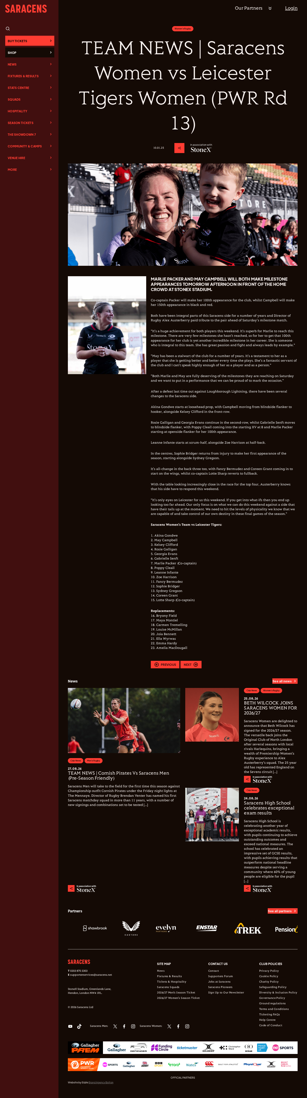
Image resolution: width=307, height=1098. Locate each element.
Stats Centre (18, 88)
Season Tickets (20, 123)
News (12, 64)
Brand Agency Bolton (101, 1082)
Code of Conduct (270, 1025)
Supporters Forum (220, 976)
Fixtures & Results (23, 76)
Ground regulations (272, 1003)
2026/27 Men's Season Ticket (176, 992)
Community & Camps (25, 146)
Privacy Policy (269, 971)
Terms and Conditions (274, 1009)
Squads (14, 99)
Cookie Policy (268, 976)
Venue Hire (16, 158)
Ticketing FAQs (269, 1014)
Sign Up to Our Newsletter (226, 992)
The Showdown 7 (22, 134)
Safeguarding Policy (273, 987)
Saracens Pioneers (220, 987)
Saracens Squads (168, 987)
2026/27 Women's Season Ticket (178, 998)
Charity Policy (269, 981)
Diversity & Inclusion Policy (278, 992)
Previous (168, 664)
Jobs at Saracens (219, 981)
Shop (12, 52)
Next (188, 664)
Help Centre (267, 1020)
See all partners (280, 911)
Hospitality (17, 111)
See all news (282, 681)
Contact (213, 971)
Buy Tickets (17, 41)
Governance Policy (272, 998)
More (12, 169)
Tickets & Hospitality (171, 981)
